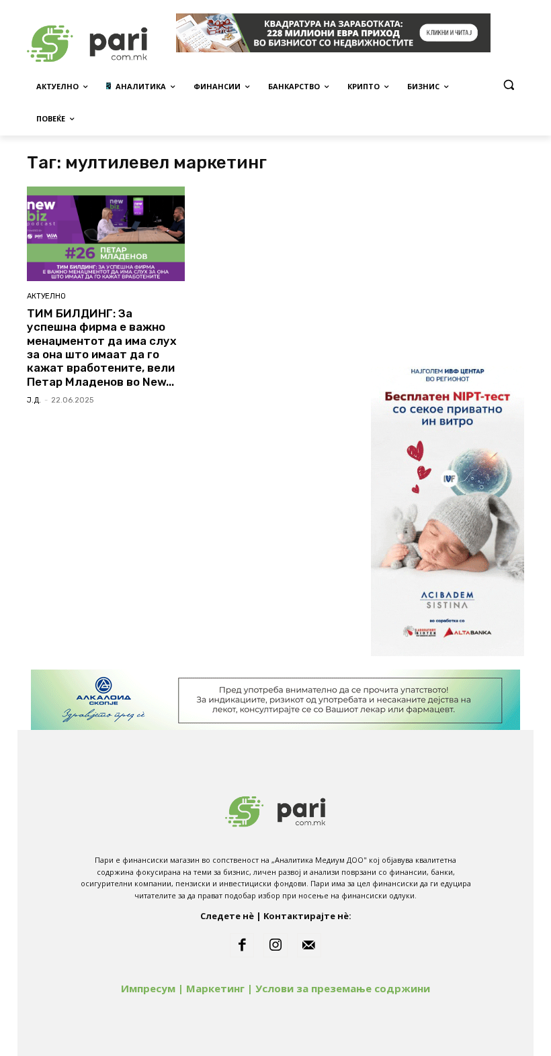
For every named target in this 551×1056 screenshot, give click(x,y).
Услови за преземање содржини (342, 988)
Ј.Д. (34, 400)
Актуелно (46, 296)
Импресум (148, 988)
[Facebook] (242, 945)
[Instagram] (275, 945)
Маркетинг (215, 988)
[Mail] (309, 945)
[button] (508, 85)
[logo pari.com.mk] (275, 809)
